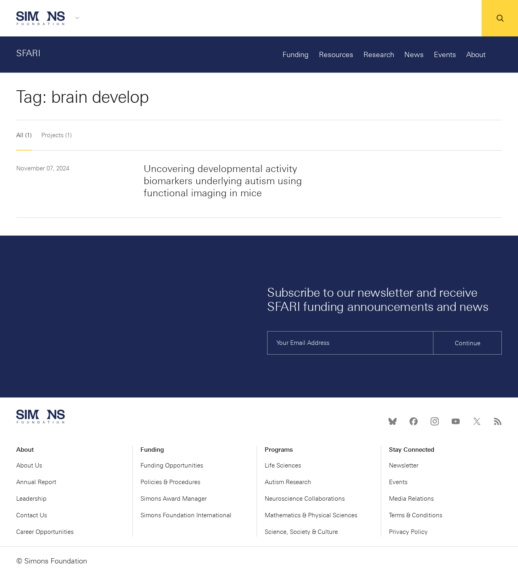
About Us (29, 465)
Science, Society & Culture (301, 532)
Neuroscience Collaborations (305, 498)
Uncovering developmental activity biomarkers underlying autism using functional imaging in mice (223, 181)
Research (378, 54)
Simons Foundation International (185, 515)
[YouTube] (456, 421)
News (414, 54)
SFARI (28, 53)
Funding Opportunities (171, 465)
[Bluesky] (392, 421)
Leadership (31, 498)
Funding (295, 54)
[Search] (500, 18)
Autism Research (288, 482)
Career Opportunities (45, 532)
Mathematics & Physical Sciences (311, 515)
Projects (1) (56, 135)
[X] (477, 421)
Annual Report (36, 482)
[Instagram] (435, 421)
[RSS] (498, 421)
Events (445, 54)
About (476, 54)
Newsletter (403, 465)
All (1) (24, 135)
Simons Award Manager (173, 498)
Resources (336, 54)
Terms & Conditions (415, 515)
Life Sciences (283, 465)
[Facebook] (414, 421)
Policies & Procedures (170, 482)
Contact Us (31, 515)
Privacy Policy (408, 532)
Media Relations (411, 498)
